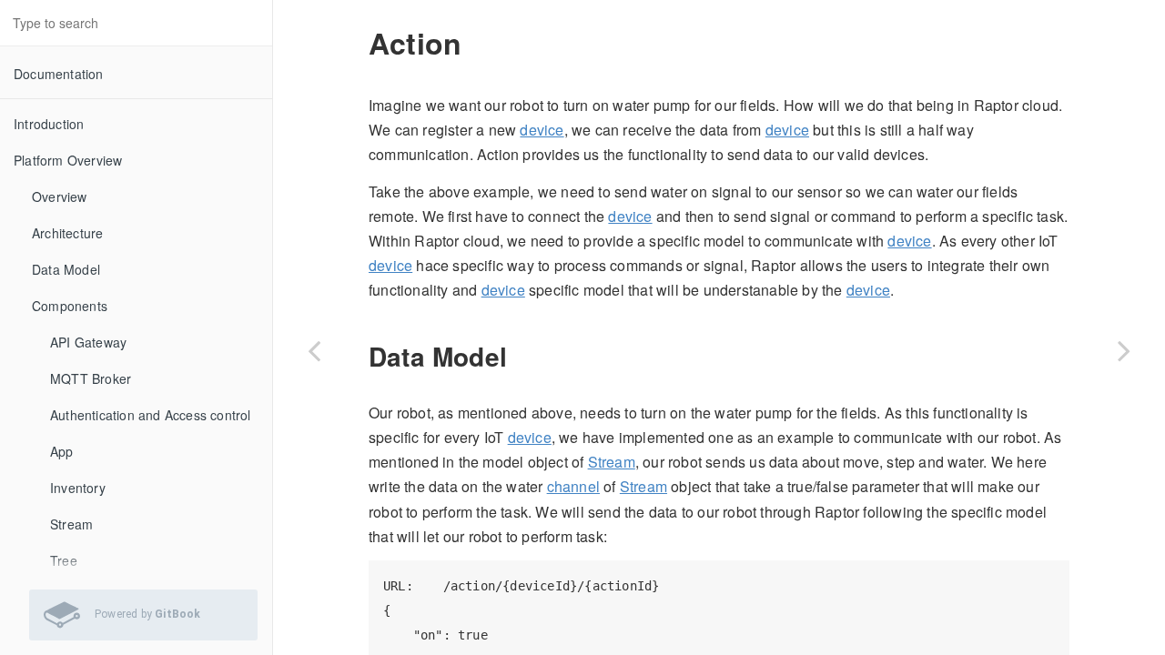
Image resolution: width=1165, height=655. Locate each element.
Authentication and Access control (150, 415)
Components (69, 306)
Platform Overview (68, 160)
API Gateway (88, 342)
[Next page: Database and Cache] (1124, 350)
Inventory (78, 488)
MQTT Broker (90, 378)
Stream (71, 524)
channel (573, 486)
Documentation (59, 74)
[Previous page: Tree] (314, 350)
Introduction (49, 124)
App (62, 451)
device (541, 129)
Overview (59, 196)
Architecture (67, 233)
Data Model (66, 269)
